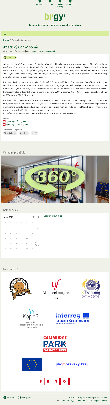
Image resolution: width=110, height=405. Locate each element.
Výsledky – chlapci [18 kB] (17, 124)
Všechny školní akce (53, 215)
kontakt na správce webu (97, 400)
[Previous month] (33, 217)
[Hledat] (12, 33)
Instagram (26, 397)
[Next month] (38, 217)
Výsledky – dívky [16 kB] (16, 121)
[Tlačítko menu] (5, 33)
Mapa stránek (100, 397)
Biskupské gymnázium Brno (74, 400)
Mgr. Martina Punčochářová (44, 51)
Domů (6, 40)
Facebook (11, 397)
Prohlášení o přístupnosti (81, 397)
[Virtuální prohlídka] (55, 179)
